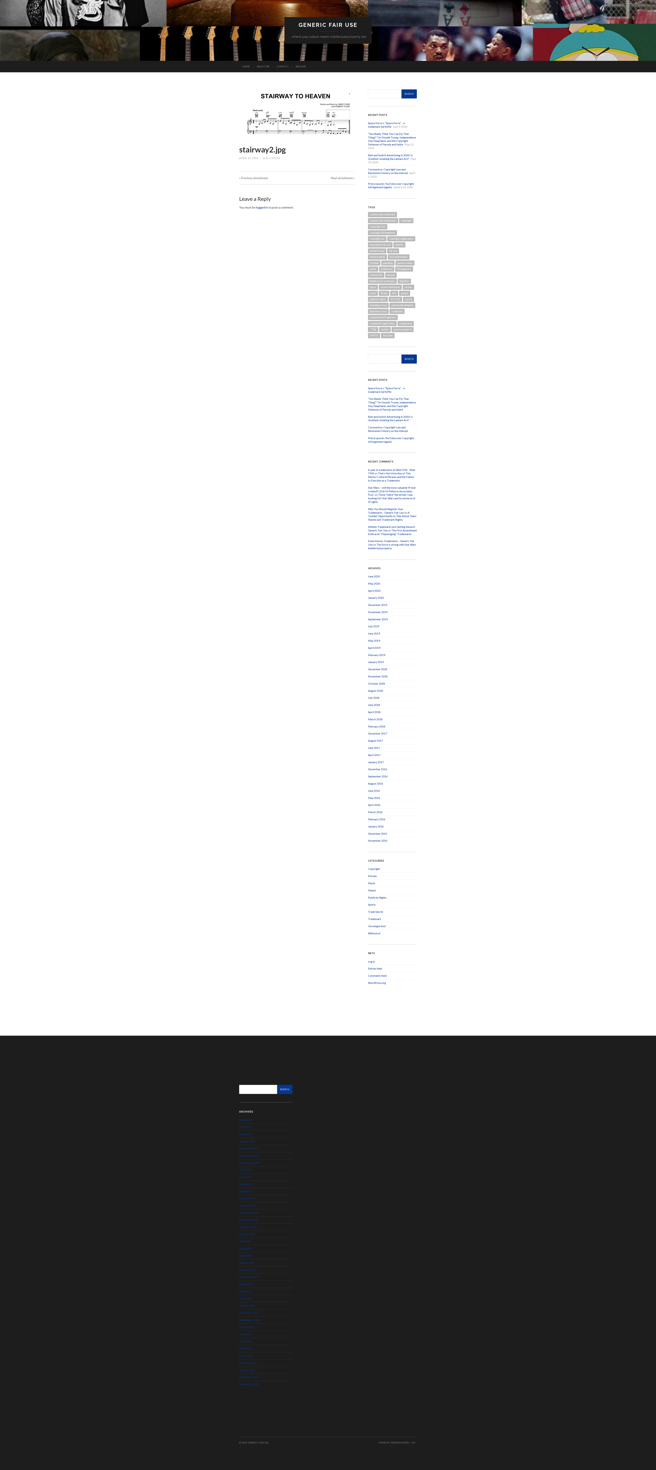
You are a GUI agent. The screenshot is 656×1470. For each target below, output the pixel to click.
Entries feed (375, 968)
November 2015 (377, 840)
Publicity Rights (377, 897)
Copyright (374, 868)
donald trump (377, 250)
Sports (372, 904)
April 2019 (374, 647)
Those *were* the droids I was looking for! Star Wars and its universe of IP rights (391, 498)
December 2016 (377, 769)
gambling (388, 263)
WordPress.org (377, 982)
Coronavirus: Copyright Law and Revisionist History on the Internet (388, 171)
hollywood (386, 269)
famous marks (377, 256)
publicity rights (378, 299)
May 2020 (374, 583)
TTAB (373, 329)
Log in (371, 961)
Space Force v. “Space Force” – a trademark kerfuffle (386, 124)
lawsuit (391, 274)
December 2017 (377, 733)
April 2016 (374, 804)
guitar (373, 269)
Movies (372, 876)
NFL (394, 293)
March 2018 (375, 719)
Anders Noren (400, 1442)
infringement (404, 269)
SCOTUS (395, 299)
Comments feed (377, 975)
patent (404, 293)
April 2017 (374, 755)
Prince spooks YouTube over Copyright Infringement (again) (391, 185)
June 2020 (374, 576)
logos (373, 287)
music (373, 293)
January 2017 (376, 762)
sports (408, 299)
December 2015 (377, 833)
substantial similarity (402, 305)
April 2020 (374, 590)
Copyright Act (377, 226)
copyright (406, 220)
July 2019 (373, 626)
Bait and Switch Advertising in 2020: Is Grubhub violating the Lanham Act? (390, 156)
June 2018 (374, 704)
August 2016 (375, 783)
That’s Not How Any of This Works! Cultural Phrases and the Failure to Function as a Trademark (391, 477)
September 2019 (378, 619)
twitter (385, 329)
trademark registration (382, 323)
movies (408, 287)
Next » (343, 178)
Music (371, 883)
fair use (393, 250)
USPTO (374, 335)
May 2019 (374, 640)
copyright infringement (382, 232)
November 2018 (377, 676)
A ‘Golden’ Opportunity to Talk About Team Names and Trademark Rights (392, 516)
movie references (390, 287)
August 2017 (375, 740)
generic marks (405, 263)
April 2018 (374, 712)
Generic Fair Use (328, 25)
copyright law (377, 238)
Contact (283, 66)
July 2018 (373, 697)
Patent (372, 890)
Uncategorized (377, 926)
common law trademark (382, 214)
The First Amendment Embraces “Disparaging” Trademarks (392, 532)
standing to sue (378, 305)
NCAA (384, 293)
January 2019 (376, 662)
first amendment (399, 256)
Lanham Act (376, 274)
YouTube (388, 335)
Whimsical (374, 933)
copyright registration (401, 238)
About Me (263, 66)
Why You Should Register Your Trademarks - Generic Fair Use (386, 510)
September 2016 (378, 776)
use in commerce (402, 329)
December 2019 (377, 604)
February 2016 (376, 819)
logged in (262, 207)
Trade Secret (375, 911)
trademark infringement (383, 317)
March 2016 (375, 812)
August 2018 (375, 690)
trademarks (405, 323)
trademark (397, 311)
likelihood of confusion (382, 281)
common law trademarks (383, 220)
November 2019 (377, 612)
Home (246, 66)
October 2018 (376, 683)
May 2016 (374, 797)
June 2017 (374, 747)
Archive (301, 66)
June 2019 (374, 633)
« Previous (253, 178)
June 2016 (374, 790)
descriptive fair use (380, 244)
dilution (399, 244)
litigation (404, 281)
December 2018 (377, 669)
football (374, 263)
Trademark (374, 918)
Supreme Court (378, 311)
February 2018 (376, 726)
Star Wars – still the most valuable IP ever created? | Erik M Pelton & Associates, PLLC (392, 491)
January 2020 (376, 597)
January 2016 (376, 826)
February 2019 (376, 655)
